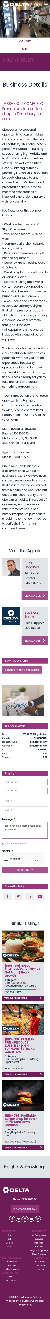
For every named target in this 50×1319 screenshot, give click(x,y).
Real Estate (12, 1261)
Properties (9, 1231)
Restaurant (30, 985)
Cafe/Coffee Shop (15, 983)
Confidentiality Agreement (22, 670)
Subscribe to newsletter (16, 843)
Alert (9, 1246)
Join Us (40, 1269)
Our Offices (40, 1261)
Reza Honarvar (31, 565)
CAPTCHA (7, 851)
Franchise (38, 1242)
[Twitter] (18, 896)
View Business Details (15, 998)
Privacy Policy (25, 1304)
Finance (39, 1246)
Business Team (31, 614)
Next (43, 18)
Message (8, 819)
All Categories (39, 1235)
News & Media (39, 1254)
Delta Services (12, 1258)
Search (9, 1242)
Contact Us (10, 1273)
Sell (9, 1238)
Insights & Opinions (39, 1250)
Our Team (40, 1265)
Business (39, 1238)
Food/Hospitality (14, 985)
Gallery (25, 41)
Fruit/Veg (33, 1059)
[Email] (40, 896)
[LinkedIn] (29, 896)
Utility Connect (12, 1269)
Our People (40, 1258)
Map (25, 49)
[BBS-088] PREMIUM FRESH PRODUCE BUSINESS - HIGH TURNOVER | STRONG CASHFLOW (20, 1045)
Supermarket (12, 1062)
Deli (7, 1059)
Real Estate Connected (31, 1300)
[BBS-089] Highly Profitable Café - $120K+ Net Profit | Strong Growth (22, 971)
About (10, 1276)
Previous (6, 18)
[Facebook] (7, 896)
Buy (9, 1235)
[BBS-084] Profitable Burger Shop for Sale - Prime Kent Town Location (21, 1120)
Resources (39, 1231)
